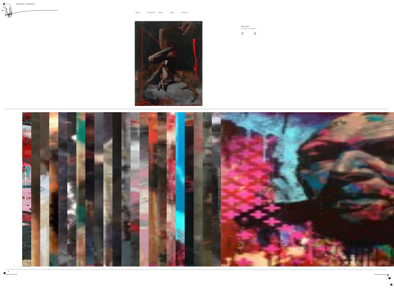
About (137, 12)
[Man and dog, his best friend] (242, 32)
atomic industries (382, 274)
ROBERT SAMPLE (25, 4)
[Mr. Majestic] (255, 32)
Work (172, 12)
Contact (184, 12)
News (160, 12)
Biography (151, 12)
